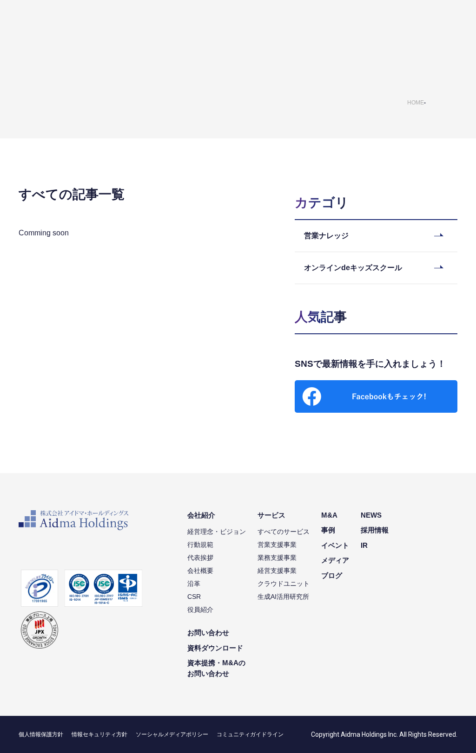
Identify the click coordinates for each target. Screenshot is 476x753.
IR (364, 545)
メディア (335, 560)
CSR (194, 596)
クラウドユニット (284, 583)
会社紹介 (201, 515)
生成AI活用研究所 (283, 596)
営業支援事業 (277, 544)
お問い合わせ (208, 632)
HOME (415, 102)
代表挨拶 (200, 557)
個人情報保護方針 (41, 734)
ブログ (331, 575)
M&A (329, 515)
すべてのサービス (284, 531)
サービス (271, 515)
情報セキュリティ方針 (99, 734)
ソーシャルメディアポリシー (172, 734)
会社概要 (200, 570)
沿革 (193, 583)
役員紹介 (200, 609)
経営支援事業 (277, 570)
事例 (328, 530)
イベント (335, 545)
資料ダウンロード (215, 648)
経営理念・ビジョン (216, 531)
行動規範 (200, 544)
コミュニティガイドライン (250, 734)
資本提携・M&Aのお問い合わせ (216, 668)
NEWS (371, 515)
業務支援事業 (277, 557)
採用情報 (375, 530)
